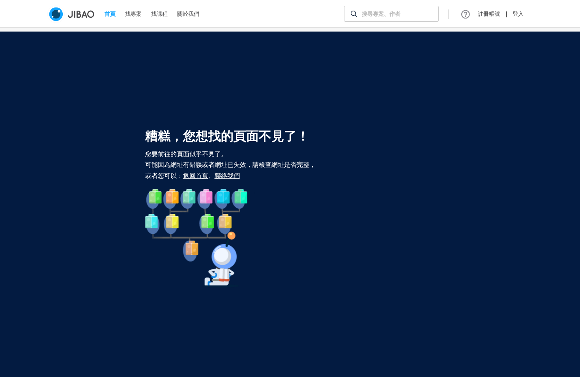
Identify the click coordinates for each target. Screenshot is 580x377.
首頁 (110, 13)
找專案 (133, 13)
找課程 (159, 13)
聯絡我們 (227, 175)
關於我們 (188, 13)
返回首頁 (195, 175)
